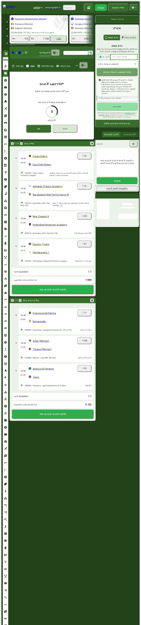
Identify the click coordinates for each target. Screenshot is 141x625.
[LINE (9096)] (13, 52)
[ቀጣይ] (21, 143)
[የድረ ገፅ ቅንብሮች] (134, 7)
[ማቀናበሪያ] (133, 144)
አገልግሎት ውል (129, 113)
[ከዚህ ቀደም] (12, 143)
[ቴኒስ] (20, 52)
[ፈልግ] (90, 52)
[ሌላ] (55, 52)
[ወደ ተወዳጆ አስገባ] (65, 19)
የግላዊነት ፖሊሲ (104, 115)
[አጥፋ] (92, 143)
